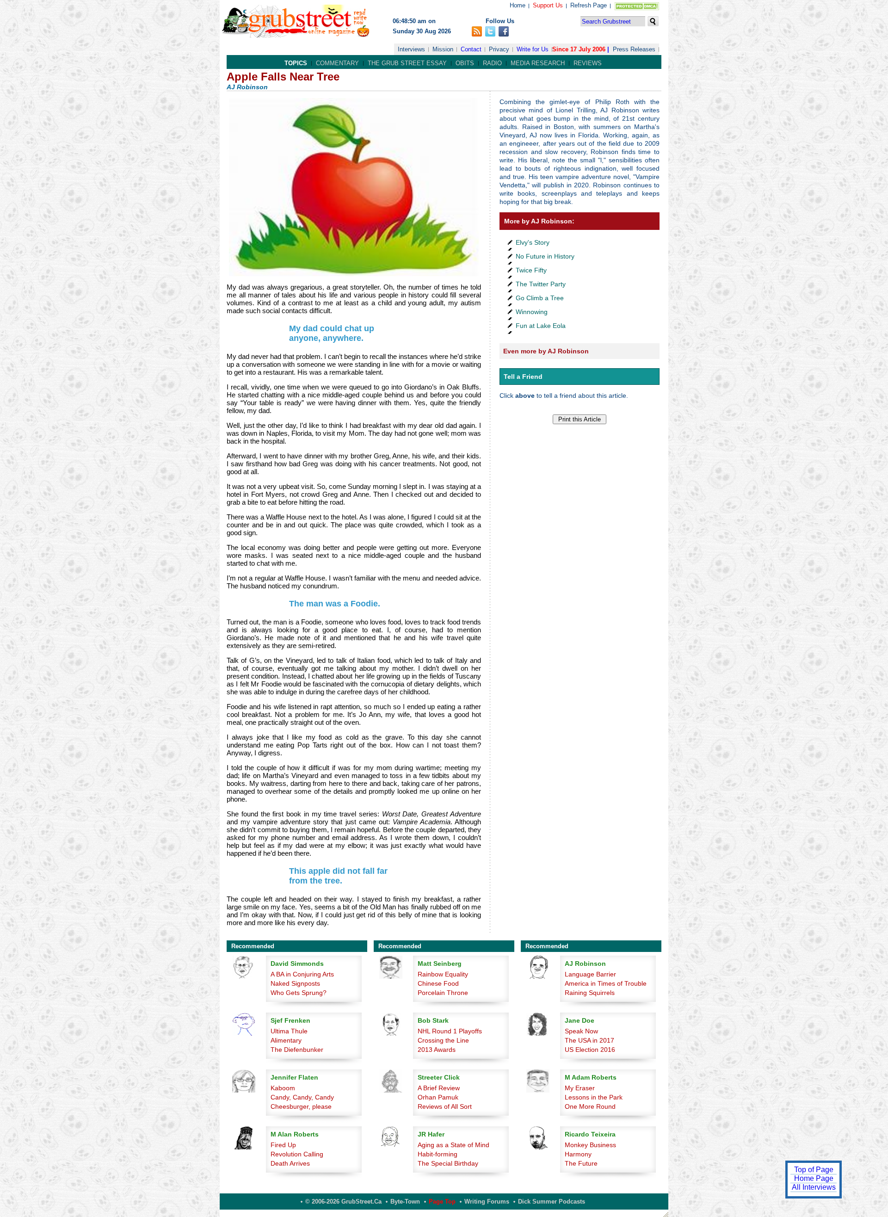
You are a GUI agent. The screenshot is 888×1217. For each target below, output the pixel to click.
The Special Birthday (448, 1163)
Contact (471, 49)
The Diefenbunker (297, 1049)
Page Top (442, 1201)
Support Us (548, 5)
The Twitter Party (541, 284)
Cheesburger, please (301, 1106)
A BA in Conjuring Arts (302, 974)
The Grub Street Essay (407, 63)
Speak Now (581, 1031)
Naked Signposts (295, 983)
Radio (492, 63)
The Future (581, 1163)
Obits (465, 63)
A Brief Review (439, 1088)
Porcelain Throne (443, 992)
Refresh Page (588, 5)
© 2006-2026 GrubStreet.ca (343, 1201)
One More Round (590, 1106)
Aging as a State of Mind (453, 1145)
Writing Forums (486, 1201)
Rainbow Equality (443, 974)
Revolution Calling (297, 1154)
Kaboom (283, 1088)
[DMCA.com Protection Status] (634, 8)
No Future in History (545, 256)
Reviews (588, 63)
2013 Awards (437, 1049)
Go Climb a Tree (540, 298)
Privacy (499, 49)
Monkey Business (590, 1145)
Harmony (578, 1154)
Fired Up (283, 1145)
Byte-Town (405, 1201)
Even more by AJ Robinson (546, 351)
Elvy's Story (532, 242)
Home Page (813, 1178)
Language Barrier (590, 974)
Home (517, 5)
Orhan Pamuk (438, 1097)
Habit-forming (437, 1154)
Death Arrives (290, 1163)
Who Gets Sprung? (299, 992)
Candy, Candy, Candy (302, 1097)
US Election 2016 (590, 1049)
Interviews (411, 49)
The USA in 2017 (589, 1040)
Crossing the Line (443, 1040)
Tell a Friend (523, 376)
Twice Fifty (531, 270)
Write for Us (533, 49)
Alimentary (286, 1040)
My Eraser (580, 1088)
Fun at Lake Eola (541, 325)
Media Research (538, 63)
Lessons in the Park (594, 1097)
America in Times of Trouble (606, 983)
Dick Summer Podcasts (551, 1201)
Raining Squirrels (590, 992)
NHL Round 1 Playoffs (450, 1031)
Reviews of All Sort (445, 1106)
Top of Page (813, 1170)
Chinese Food (438, 983)
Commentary (337, 63)
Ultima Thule (289, 1031)
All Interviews (814, 1187)
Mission (442, 49)
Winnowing (532, 311)
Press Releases (634, 49)
